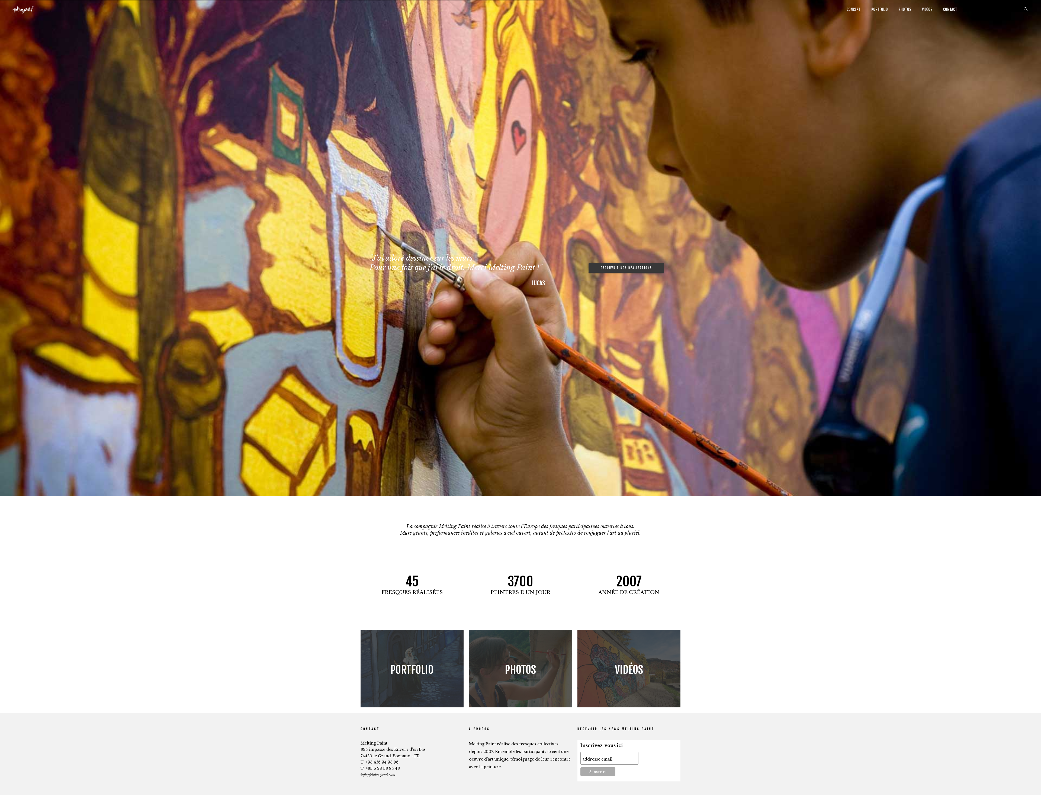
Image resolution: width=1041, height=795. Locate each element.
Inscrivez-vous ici (601, 745)
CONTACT (950, 9)
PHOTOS (905, 9)
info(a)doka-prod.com (378, 774)
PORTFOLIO (879, 9)
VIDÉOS (927, 9)
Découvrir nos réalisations (626, 268)
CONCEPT (853, 9)
